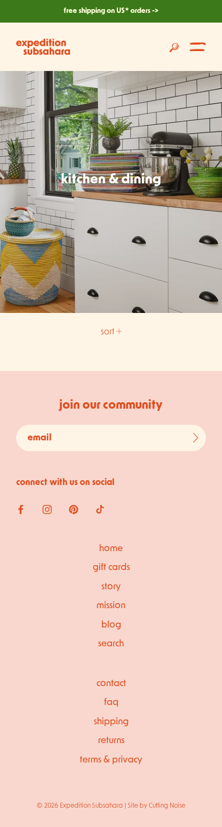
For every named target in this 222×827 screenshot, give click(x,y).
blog (111, 625)
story (111, 586)
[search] (174, 47)
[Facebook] (20, 509)
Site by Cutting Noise (156, 806)
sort (108, 332)
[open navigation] (198, 47)
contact (111, 683)
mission (111, 605)
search (111, 643)
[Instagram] (47, 509)
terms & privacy (111, 760)
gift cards (111, 567)
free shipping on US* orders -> (111, 11)
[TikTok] (100, 509)
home (111, 548)
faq (111, 702)
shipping (111, 721)
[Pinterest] (73, 509)
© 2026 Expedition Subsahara (80, 806)
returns (111, 740)
